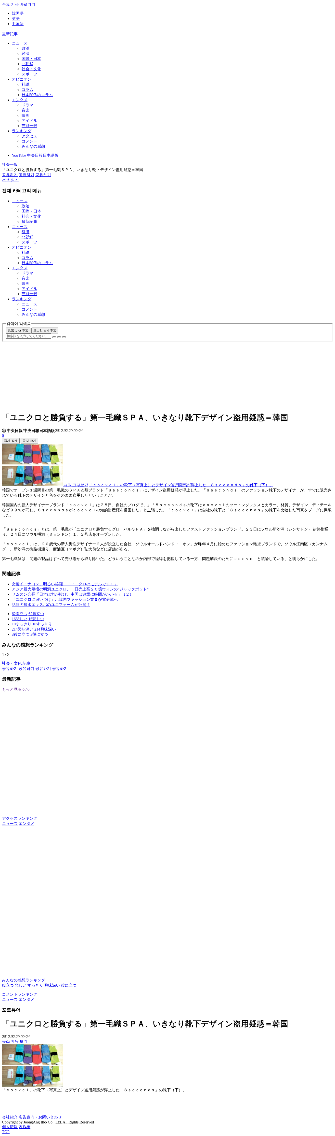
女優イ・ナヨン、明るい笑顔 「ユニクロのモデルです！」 (65, 584)
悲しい (20, 985)
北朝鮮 (27, 64)
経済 (25, 53)
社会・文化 (31, 69)
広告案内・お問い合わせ (40, 1117)
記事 (16, 663)
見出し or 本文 (18, 330)
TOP (6, 1132)
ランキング (21, 131)
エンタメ (19, 100)
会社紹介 (10, 1117)
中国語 (18, 24)
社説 (25, 84)
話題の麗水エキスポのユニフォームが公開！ (51, 605)
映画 (25, 115)
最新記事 (10, 34)
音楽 (25, 110)
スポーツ (29, 74)
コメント (29, 141)
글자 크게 (29, 441)
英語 (16, 18)
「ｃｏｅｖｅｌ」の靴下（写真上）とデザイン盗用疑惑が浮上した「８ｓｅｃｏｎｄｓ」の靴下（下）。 (181, 485)
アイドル (29, 120)
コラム (27, 89)
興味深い (52, 985)
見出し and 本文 (44, 330)
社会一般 (10, 164)
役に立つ (69, 985)
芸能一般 (29, 126)
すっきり (35, 985)
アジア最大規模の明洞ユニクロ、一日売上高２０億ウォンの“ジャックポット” (80, 589)
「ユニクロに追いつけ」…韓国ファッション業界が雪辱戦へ (65, 599)
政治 (25, 48)
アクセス (29, 136)
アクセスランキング (19, 818)
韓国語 (18, 13)
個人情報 (10, 1127)
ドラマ (27, 105)
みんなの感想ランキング (23, 980)
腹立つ (8, 985)
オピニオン (21, 79)
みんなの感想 (33, 146)
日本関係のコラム (37, 95)
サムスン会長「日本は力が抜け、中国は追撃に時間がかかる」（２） (72, 594)
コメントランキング (19, 994)
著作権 (24, 1127)
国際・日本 (31, 59)
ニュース (19, 43)
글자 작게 (11, 441)
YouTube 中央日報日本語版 (35, 155)
